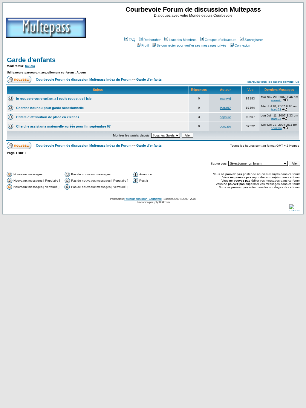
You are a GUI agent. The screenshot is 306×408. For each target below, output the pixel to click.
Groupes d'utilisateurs (220, 40)
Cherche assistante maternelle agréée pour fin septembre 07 (63, 126)
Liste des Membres (183, 40)
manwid (225, 98)
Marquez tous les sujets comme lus (273, 81)
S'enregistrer (253, 40)
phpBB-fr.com (161, 202)
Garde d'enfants (31, 60)
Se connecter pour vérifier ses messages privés (192, 45)
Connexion (242, 45)
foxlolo (30, 66)
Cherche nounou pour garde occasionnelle (50, 108)
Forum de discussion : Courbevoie (143, 198)
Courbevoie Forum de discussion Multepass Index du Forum (83, 79)
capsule (225, 117)
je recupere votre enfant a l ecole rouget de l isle (53, 98)
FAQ (132, 40)
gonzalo (225, 126)
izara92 (225, 108)
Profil (145, 45)
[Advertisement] (194, 27)
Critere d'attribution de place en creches (47, 117)
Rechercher (152, 40)
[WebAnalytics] (294, 209)
